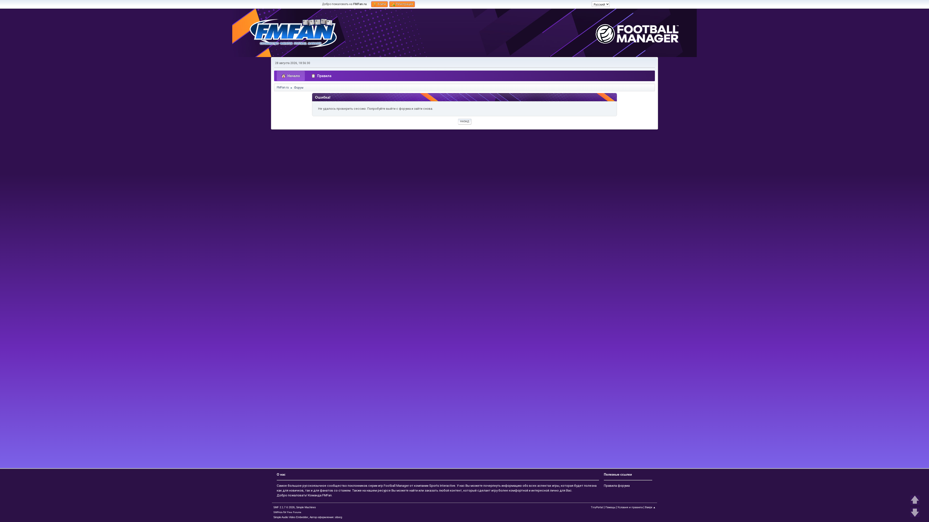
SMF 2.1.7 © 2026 (284, 507)
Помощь (610, 507)
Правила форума (617, 485)
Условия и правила (630, 507)
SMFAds (278, 512)
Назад (464, 121)
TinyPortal (597, 507)
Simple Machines (306, 507)
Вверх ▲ (650, 507)
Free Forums (294, 512)
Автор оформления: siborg (326, 517)
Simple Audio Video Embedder (290, 517)
